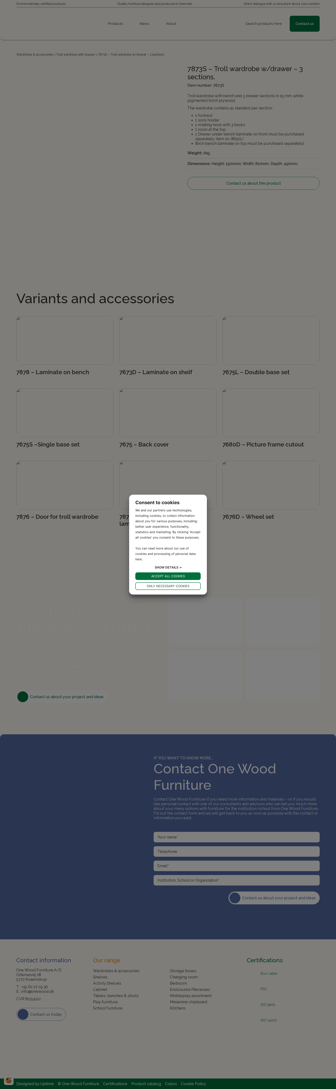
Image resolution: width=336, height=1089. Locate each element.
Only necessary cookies (168, 586)
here (138, 559)
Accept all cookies (168, 576)
